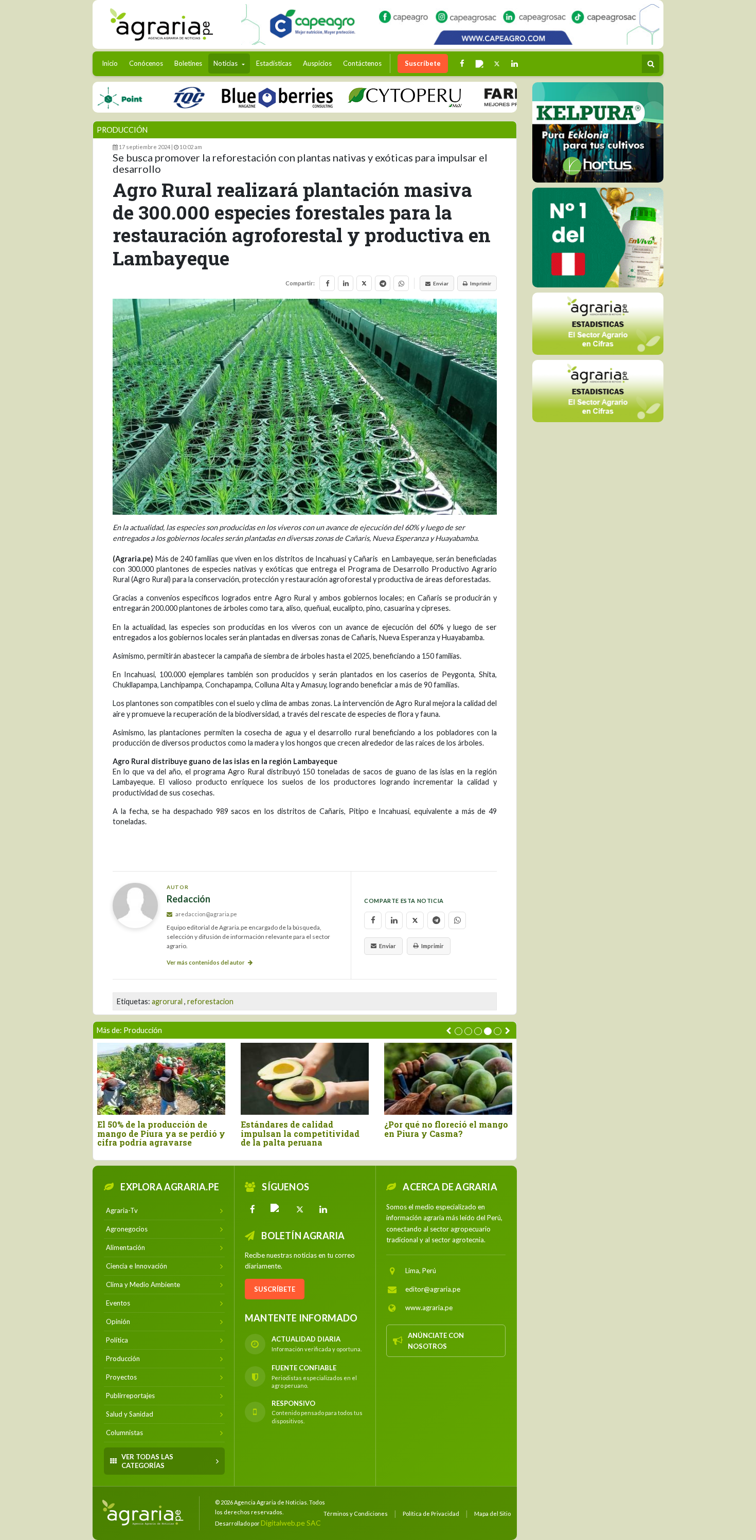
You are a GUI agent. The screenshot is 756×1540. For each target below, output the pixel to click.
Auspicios (317, 63)
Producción (122, 129)
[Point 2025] (597, 237)
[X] (300, 1209)
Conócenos (146, 63)
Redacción (188, 899)
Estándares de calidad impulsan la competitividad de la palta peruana (300, 1133)
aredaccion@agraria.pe (205, 914)
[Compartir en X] (364, 283)
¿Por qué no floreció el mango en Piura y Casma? (446, 1129)
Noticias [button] (226, 63)
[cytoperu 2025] (372, 96)
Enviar (440, 283)
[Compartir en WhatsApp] (401, 283)
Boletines (188, 63)
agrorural (167, 1001)
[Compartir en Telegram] (382, 283)
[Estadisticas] (597, 324)
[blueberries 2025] (244, 96)
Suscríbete (423, 63)
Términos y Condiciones (355, 1513)
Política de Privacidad (431, 1513)
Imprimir (480, 283)
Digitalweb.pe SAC (291, 1522)
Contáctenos (362, 63)
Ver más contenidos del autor (206, 962)
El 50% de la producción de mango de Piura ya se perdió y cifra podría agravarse (161, 1133)
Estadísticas (274, 63)
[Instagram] (276, 1209)
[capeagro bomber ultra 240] (450, 24)
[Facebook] (252, 1209)
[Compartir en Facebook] (327, 283)
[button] (458, 1031)
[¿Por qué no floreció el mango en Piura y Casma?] (448, 1078)
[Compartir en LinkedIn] (345, 283)
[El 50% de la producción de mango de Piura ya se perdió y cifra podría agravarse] (161, 1078)
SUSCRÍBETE (274, 1289)
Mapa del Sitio (492, 1513)
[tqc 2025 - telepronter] (156, 96)
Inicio (112, 63)
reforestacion (210, 1001)
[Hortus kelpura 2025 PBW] (597, 132)
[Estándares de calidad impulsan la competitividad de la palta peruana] (305, 1078)
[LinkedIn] (323, 1209)
